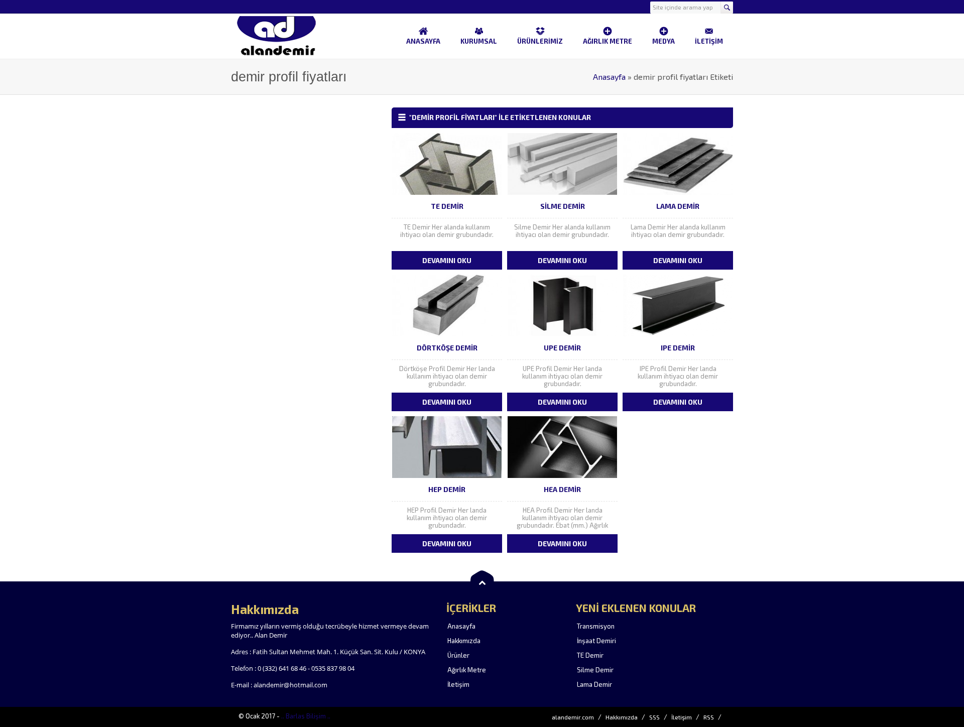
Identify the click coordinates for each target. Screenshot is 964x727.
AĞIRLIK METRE (607, 41)
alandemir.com (573, 716)
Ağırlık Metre (466, 670)
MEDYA (663, 41)
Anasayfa (609, 76)
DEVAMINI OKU (446, 260)
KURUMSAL (478, 41)
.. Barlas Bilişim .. (305, 716)
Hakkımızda (463, 641)
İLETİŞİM (709, 41)
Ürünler (458, 655)
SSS (654, 716)
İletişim (458, 684)
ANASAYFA (423, 41)
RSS (708, 716)
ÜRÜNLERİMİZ (540, 41)
